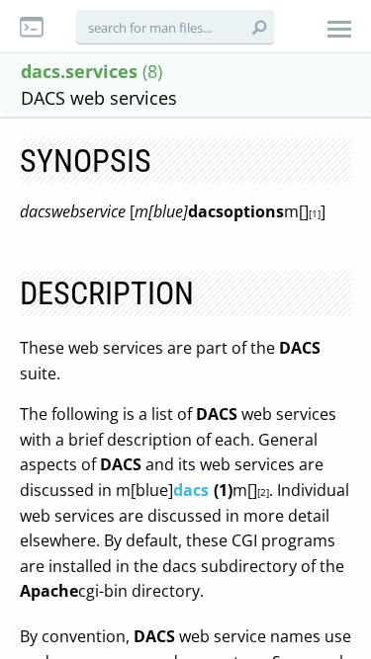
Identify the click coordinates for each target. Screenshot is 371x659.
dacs (191, 490)
